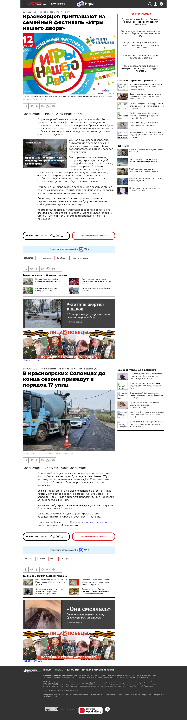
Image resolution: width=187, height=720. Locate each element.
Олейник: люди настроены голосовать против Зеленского (143, 170)
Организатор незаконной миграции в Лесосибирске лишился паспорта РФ (140, 33)
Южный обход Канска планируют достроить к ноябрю (141, 56)
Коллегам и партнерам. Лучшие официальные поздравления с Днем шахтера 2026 (96, 582)
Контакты (47, 670)
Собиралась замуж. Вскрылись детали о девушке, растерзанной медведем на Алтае (145, 115)
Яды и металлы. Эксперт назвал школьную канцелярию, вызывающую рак (144, 404)
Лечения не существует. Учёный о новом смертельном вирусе (145, 124)
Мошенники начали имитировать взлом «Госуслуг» (144, 189)
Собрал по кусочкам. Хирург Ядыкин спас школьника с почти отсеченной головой (147, 105)
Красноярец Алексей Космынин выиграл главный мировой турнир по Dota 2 (141, 68)
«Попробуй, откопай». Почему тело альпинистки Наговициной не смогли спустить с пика (146, 376)
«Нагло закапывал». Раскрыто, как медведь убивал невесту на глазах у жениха (146, 134)
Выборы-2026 (73, 670)
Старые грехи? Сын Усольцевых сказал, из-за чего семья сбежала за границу (146, 395)
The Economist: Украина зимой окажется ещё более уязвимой (143, 160)
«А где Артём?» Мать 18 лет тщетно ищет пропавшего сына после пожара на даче (146, 86)
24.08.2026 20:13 (30, 369)
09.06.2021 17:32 (29, 12)
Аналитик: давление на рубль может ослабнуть (146, 151)
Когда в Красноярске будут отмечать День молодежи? (47, 280)
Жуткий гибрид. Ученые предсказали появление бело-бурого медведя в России (147, 414)
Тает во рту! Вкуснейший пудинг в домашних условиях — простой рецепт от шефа (145, 96)
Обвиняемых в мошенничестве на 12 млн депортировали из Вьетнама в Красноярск (50, 591)
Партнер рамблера (68, 709)
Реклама (59, 670)
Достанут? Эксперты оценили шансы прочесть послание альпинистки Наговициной (147, 424)
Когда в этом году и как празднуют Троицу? (46, 289)
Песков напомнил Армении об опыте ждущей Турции (146, 180)
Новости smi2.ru (32, 360)
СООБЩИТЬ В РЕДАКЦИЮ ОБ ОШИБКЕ (98, 670)
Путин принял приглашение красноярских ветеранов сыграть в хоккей (97, 281)
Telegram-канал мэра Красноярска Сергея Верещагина (48, 453)
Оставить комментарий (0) (94, 236)
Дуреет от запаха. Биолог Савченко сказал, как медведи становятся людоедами (141, 22)
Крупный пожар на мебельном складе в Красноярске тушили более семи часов (141, 45)
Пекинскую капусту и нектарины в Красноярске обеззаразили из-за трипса (51, 582)
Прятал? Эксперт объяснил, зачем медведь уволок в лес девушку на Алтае (145, 385)
